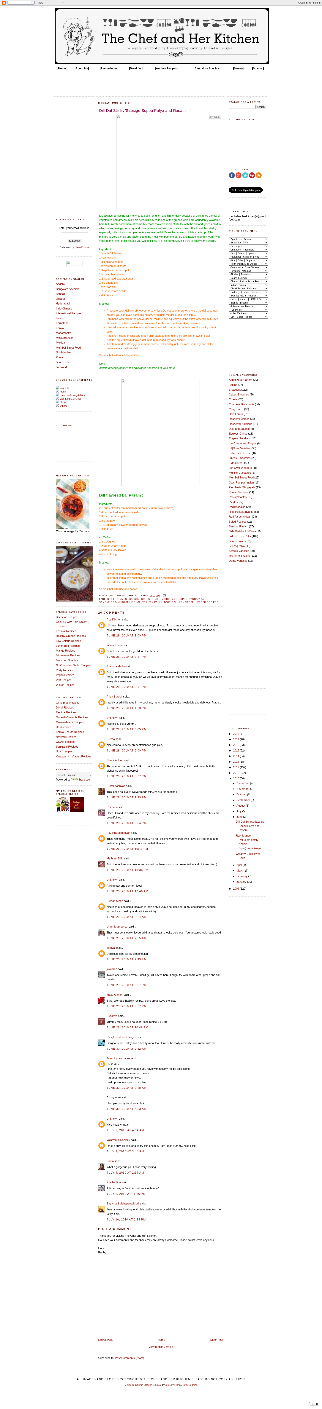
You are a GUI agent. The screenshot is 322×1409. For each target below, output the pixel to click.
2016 (236, 744)
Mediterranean (64, 337)
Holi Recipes (63, 727)
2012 (236, 767)
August (241, 805)
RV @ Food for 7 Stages (121, 1037)
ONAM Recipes (65, 741)
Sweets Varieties (239, 550)
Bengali (60, 293)
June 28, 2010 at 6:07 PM (127, 776)
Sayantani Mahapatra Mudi (123, 1203)
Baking (233, 384)
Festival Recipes (66, 631)
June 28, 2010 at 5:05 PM (127, 729)
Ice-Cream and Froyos (242, 443)
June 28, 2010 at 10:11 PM (127, 848)
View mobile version (161, 1346)
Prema (111, 739)
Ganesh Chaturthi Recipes (72, 717)
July (239, 811)
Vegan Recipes (65, 674)
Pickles (233, 502)
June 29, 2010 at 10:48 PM (128, 1027)
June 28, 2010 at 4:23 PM (127, 708)
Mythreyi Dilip (115, 858)
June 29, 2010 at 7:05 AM (127, 938)
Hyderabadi (63, 303)
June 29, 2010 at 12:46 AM (128, 891)
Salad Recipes (238, 521)
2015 (236, 750)
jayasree (112, 969)
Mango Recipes (65, 650)
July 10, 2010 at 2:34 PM (126, 1219)
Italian (59, 318)
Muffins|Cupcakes (240, 472)
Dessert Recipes (239, 418)
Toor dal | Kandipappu (180, 602)
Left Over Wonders (240, 467)
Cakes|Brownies (239, 394)
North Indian (63, 352)
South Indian (63, 362)
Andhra (60, 283)
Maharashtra (63, 332)
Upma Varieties (238, 560)
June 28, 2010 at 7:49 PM (127, 797)
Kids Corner (236, 463)
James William (172, 1385)
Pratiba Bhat (114, 1182)
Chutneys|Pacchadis (241, 404)
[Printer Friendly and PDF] (215, 118)
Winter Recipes (65, 684)
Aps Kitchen (114, 619)
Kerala (60, 328)
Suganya (112, 1015)
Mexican (61, 342)
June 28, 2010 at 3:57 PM (127, 686)
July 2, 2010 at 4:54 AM (125, 1130)
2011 (236, 772)
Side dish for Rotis (240, 536)
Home (161, 1339)
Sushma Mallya (116, 666)
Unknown (112, 717)
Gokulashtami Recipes (70, 722)
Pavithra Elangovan (118, 832)
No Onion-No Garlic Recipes (73, 665)
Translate (84, 779)
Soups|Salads (237, 541)
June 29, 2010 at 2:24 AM (127, 916)
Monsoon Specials (67, 660)
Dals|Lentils (236, 414)
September (243, 800)
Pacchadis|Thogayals (242, 487)
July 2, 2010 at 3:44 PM (125, 1151)
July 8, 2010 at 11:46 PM (126, 1193)
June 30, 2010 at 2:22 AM (127, 1048)
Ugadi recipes (64, 751)
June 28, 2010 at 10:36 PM (128, 870)
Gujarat (60, 298)
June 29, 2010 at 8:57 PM (127, 1006)
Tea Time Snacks (239, 555)
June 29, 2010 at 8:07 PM (127, 985)
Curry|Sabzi (236, 409)
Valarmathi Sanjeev (118, 1139)
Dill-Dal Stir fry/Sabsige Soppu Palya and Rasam (250, 826)
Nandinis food (115, 760)
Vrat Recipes (64, 680)
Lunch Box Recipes (68, 645)
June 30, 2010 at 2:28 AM (127, 1087)
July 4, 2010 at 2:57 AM (125, 1172)
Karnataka (62, 323)
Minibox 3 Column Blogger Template (143, 1385)
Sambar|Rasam (109, 602)
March (240, 870)
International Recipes (68, 313)
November (243, 788)
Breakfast (235, 389)
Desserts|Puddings (240, 423)
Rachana (112, 807)
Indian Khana (114, 645)
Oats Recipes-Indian (241, 482)
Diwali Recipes (65, 707)
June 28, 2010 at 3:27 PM (127, 656)
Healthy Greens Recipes (71, 635)
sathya (111, 947)
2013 (236, 761)
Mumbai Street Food (68, 347)
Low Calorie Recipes (68, 640)
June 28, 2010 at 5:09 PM (127, 750)
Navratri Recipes (66, 736)
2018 (236, 733)
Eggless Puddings (240, 438)
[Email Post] (164, 595)
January (241, 881)
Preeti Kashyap (116, 785)
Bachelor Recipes (67, 617)
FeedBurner (82, 247)
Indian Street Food (240, 453)
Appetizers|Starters (240, 379)
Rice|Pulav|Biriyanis (241, 511)
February (242, 876)
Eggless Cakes (238, 433)
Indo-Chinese (64, 308)
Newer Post (105, 1339)
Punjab (60, 357)
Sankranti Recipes (67, 746)
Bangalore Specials (67, 289)
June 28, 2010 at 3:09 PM (127, 635)
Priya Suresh (114, 696)
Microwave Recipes (68, 655)
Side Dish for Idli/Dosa (242, 531)
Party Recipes (64, 670)
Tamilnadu (62, 367)
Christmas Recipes (67, 702)
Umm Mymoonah (117, 926)
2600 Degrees (190, 1385)
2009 (236, 888)
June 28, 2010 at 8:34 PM (127, 823)
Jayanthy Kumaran (118, 1058)
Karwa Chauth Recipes (70, 731)
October (241, 794)
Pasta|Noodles (238, 497)
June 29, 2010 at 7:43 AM (127, 959)
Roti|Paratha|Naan (240, 516)
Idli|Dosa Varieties (240, 448)
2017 (236, 739)
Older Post (216, 1339)
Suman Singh (115, 900)
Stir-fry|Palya (152, 602)
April (239, 865)
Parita (110, 1161)
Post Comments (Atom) (129, 1357)
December (243, 783)
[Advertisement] (161, 82)
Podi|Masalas (237, 506)
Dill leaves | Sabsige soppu (130, 599)
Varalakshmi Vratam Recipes (73, 756)
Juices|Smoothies (240, 457)
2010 (236, 778)
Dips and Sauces (239, 428)
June (239, 816)
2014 (236, 756)
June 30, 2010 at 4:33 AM (127, 1108)
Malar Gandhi (115, 994)
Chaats (233, 399)
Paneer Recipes (238, 492)
